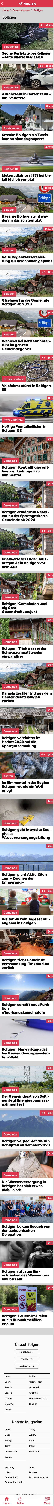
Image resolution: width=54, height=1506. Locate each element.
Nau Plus (33, 1393)
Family (8, 1440)
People (8, 1387)
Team (32, 1467)
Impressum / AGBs (38, 1477)
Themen (33, 1404)
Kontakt (33, 1472)
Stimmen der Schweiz (40, 1398)
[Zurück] (2, 3)
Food (31, 1440)
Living (32, 1429)
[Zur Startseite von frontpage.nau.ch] (27, 3)
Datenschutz (11, 1477)
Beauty (8, 1457)
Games (8, 1398)
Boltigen (38, 10)
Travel (32, 1446)
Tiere (7, 1446)
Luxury (32, 1435)
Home (5, 10)
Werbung (9, 1467)
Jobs (7, 1472)
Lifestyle (9, 1404)
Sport (7, 1381)
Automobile (11, 1451)
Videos (8, 1393)
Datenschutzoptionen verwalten (15, 1482)
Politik (32, 1376)
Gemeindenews (21, 10)
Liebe (7, 1435)
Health (8, 1429)
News (7, 1376)
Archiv (8, 1409)
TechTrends (35, 1451)
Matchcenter (35, 1381)
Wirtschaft (34, 1387)
